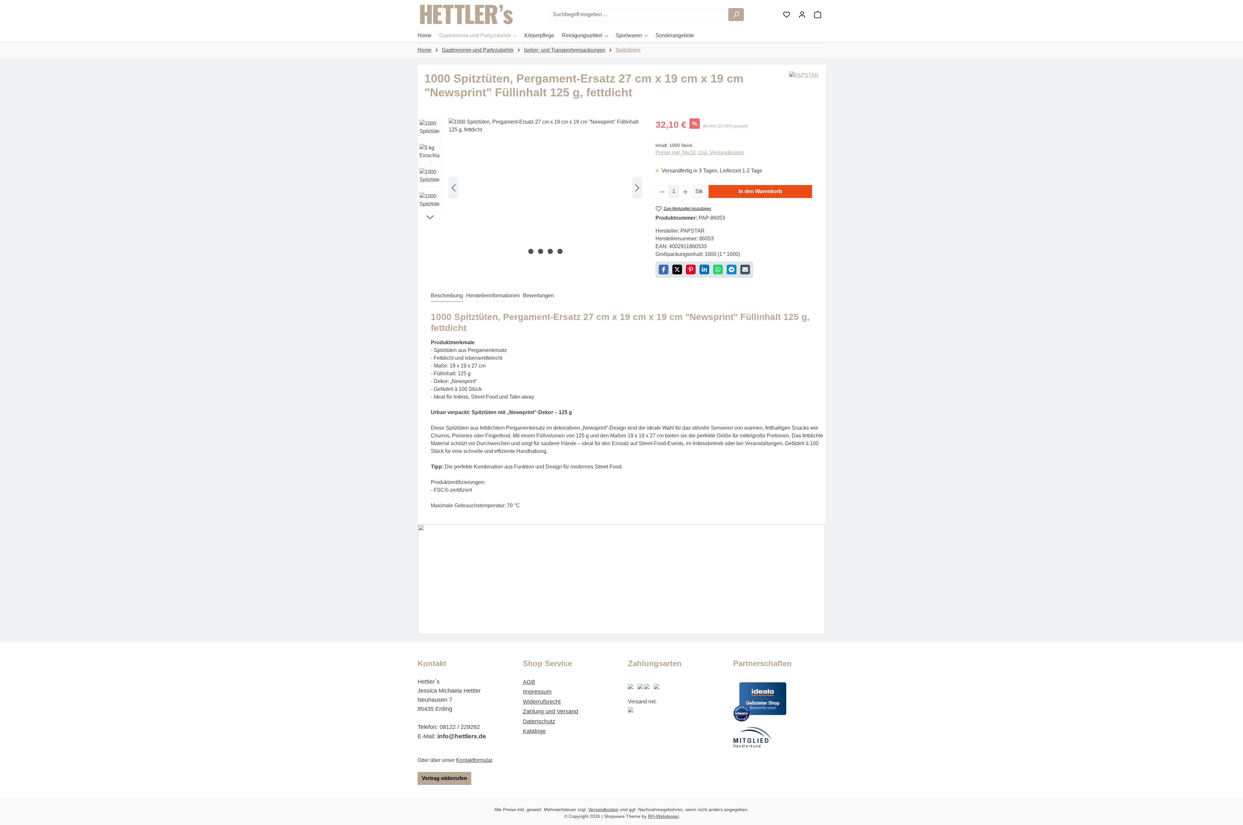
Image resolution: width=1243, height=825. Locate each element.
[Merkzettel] (786, 14)
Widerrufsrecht (542, 701)
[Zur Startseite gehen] (466, 14)
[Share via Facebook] (663, 269)
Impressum (537, 691)
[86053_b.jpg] (545, 187)
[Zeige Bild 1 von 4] (530, 251)
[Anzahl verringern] (662, 191)
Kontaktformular (474, 760)
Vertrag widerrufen (444, 778)
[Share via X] (677, 269)
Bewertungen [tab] (538, 295)
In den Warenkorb (760, 191)
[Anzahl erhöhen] (685, 191)
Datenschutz (539, 721)
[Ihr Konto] (802, 14)
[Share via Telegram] (731, 269)
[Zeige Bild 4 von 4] (560, 251)
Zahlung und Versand (550, 711)
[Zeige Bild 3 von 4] (550, 251)
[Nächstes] (637, 187)
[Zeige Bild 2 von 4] (540, 251)
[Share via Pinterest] (691, 269)
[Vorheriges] (453, 187)
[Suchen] (736, 14)
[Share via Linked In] (704, 269)
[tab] (447, 296)
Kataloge (534, 731)
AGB (529, 682)
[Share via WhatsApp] (718, 269)
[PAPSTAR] (804, 88)
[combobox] (639, 14)
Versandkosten (603, 809)
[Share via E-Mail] (745, 269)
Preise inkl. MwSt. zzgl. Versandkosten (699, 152)
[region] (530, 187)
